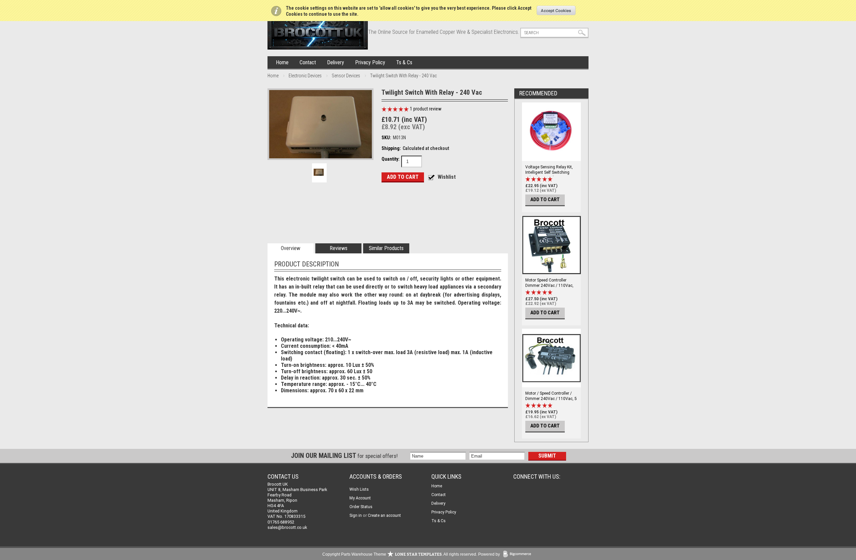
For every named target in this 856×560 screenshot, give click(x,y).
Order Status (360, 506)
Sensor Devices (346, 75)
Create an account (384, 515)
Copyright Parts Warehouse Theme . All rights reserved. (399, 554)
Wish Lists (359, 489)
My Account (360, 498)
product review (425, 108)
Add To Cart (545, 199)
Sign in (355, 515)
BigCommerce (518, 554)
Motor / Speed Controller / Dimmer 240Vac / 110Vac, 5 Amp (551, 398)
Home (282, 62)
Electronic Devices (305, 75)
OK (556, 10)
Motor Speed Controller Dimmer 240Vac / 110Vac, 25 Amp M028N (549, 285)
